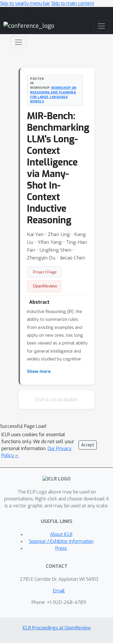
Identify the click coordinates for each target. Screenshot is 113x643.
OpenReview (45, 286)
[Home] (28, 25)
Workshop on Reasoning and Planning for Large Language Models (53, 94)
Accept (87, 445)
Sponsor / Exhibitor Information (61, 541)
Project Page (45, 271)
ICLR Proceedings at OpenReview (57, 628)
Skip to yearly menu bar (25, 3)
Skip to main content (72, 3)
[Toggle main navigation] (101, 26)
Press (61, 548)
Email (59, 591)
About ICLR (61, 534)
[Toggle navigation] (18, 42)
